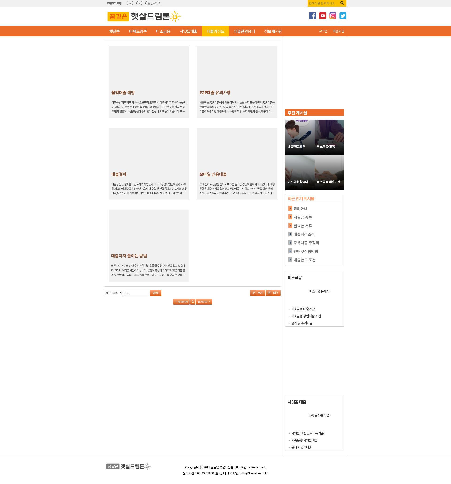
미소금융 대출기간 (328, 181)
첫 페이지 (182, 301)
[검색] (342, 3)
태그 (275, 293)
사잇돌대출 (188, 31)
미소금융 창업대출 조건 (301, 181)
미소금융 (163, 31)
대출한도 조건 (296, 146)
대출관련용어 (244, 31)
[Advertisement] (245, 16)
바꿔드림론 (138, 31)
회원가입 (338, 31)
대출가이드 (215, 31)
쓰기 (259, 293)
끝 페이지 (203, 301)
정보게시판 (273, 31)
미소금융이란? (326, 146)
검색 (156, 293)
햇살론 (114, 31)
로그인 (323, 31)
